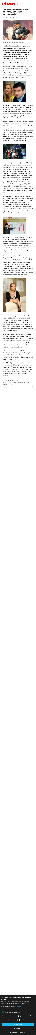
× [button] (34, 996)
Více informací (17, 1006)
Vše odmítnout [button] (17, 1028)
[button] (18, 1009)
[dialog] (18, 1015)
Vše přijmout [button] (18, 1024)
